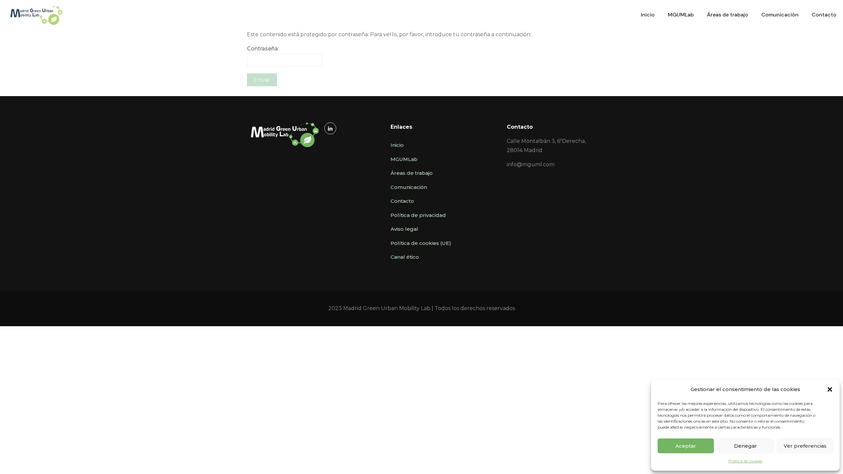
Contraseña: (263, 48)
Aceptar (685, 446)
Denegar (745, 446)
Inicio (397, 145)
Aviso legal (404, 229)
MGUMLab (404, 159)
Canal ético (405, 257)
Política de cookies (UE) (421, 243)
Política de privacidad (418, 215)
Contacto (402, 201)
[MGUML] (36, 15)
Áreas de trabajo (412, 173)
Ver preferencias (805, 446)
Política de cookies (745, 461)
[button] (830, 389)
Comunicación (409, 187)
